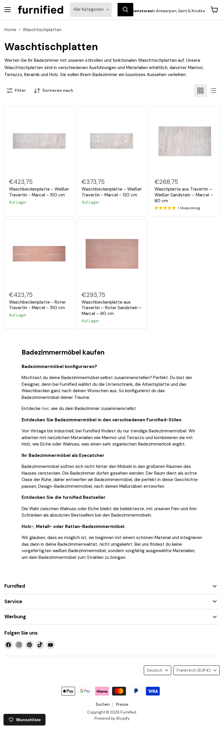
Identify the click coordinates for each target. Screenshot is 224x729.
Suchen (103, 704)
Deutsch (154, 670)
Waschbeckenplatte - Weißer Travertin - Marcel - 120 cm (112, 192)
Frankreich (194, 670)
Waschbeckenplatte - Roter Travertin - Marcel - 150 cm (37, 305)
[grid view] (200, 90)
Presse (122, 704)
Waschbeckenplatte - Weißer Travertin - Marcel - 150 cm (39, 192)
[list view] (213, 90)
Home (10, 29)
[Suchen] (125, 9)
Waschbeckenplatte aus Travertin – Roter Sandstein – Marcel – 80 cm (112, 307)
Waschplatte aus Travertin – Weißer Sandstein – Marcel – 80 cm (184, 194)
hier (45, 408)
